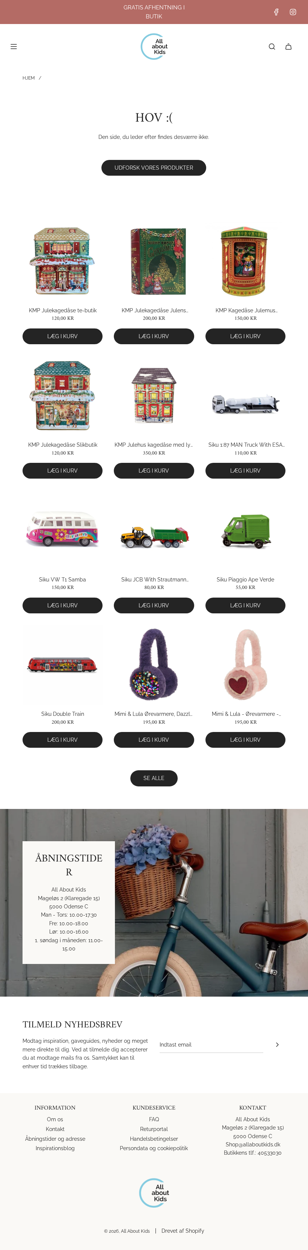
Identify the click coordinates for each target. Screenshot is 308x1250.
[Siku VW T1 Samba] (63, 530)
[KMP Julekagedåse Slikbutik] (63, 395)
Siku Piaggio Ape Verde (245, 580)
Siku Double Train (62, 714)
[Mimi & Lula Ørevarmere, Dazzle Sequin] (154, 665)
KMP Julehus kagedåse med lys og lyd (154, 445)
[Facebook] (276, 12)
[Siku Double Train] (63, 665)
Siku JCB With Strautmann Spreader (153, 580)
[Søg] (272, 46)
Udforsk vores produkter (154, 168)
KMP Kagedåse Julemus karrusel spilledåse (245, 311)
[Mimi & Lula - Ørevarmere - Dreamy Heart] (245, 665)
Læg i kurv (62, 336)
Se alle (154, 778)
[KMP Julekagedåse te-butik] (63, 261)
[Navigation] (13, 46)
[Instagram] (293, 12)
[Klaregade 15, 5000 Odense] (154, 903)
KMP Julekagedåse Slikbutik (62, 445)
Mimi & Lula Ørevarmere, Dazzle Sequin (154, 714)
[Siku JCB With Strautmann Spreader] (154, 530)
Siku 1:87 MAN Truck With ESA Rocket (245, 445)
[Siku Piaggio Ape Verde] (245, 530)
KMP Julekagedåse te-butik (63, 310)
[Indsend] (277, 1044)
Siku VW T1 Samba (62, 580)
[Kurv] (288, 46)
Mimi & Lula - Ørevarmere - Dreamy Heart (245, 714)
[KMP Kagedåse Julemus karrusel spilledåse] (245, 261)
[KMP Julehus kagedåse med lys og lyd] (154, 395)
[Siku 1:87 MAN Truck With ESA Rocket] (245, 395)
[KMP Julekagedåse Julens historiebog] (154, 261)
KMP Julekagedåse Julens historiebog (154, 311)
